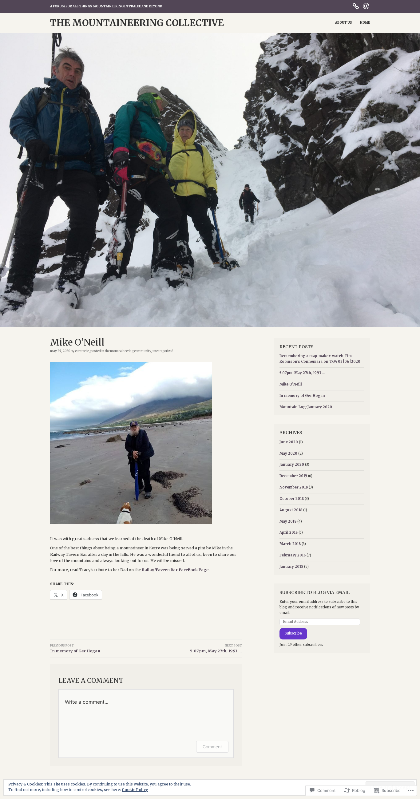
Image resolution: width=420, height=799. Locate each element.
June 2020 (288, 442)
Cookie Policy (135, 789)
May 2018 (287, 521)
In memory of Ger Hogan (75, 648)
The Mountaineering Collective (137, 23)
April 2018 (288, 532)
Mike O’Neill (290, 384)
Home (365, 23)
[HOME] (355, 6)
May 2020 (288, 453)
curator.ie (82, 351)
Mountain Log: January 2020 (305, 407)
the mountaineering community (128, 351)
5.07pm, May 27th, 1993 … (216, 648)
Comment (212, 746)
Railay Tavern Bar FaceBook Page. (176, 570)
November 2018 (293, 487)
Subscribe (293, 633)
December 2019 (293, 476)
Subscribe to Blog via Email (314, 592)
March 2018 (290, 544)
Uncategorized (163, 351)
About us (343, 23)
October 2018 (291, 498)
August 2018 (290, 510)
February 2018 (292, 555)
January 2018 (291, 566)
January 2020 (291, 464)
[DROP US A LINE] (366, 6)
